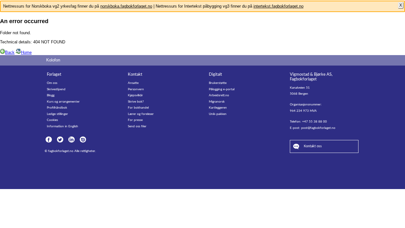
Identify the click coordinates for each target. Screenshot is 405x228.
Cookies (52, 120)
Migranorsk (217, 101)
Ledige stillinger (57, 114)
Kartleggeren (218, 107)
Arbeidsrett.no (219, 95)
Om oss (52, 83)
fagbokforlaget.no (60, 151)
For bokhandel (138, 107)
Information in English (62, 126)
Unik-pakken (218, 114)
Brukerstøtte (218, 83)
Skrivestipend (56, 89)
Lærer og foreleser (141, 114)
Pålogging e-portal (221, 89)
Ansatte (133, 83)
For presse (135, 120)
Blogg (50, 95)
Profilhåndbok (57, 107)
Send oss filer (137, 126)
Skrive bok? (136, 101)
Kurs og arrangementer (63, 101)
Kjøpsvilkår (135, 95)
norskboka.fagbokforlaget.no (126, 6)
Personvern (136, 89)
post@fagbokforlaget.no (318, 128)
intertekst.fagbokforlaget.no (278, 6)
